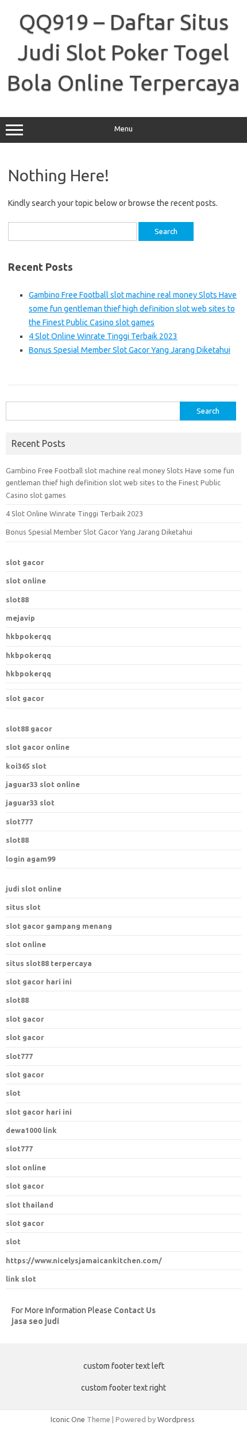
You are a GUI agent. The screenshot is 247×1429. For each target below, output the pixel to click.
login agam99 (30, 859)
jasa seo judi (35, 1321)
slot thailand (29, 1205)
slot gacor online (38, 747)
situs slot (23, 907)
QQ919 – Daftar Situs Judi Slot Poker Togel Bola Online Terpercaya (123, 52)
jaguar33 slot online (43, 784)
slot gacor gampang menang (59, 926)
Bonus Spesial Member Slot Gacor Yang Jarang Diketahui (129, 350)
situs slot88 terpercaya (49, 963)
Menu (123, 128)
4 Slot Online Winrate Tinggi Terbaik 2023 (103, 336)
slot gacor (25, 562)
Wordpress (176, 1419)
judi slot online (33, 889)
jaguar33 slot (30, 803)
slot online (26, 581)
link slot (21, 1279)
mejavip (20, 618)
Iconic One (68, 1419)
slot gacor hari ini (39, 982)
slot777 (19, 821)
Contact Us (135, 1310)
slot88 (17, 599)
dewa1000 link (31, 1130)
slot (13, 1241)
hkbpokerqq (28, 636)
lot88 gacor (29, 729)
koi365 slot (26, 766)
